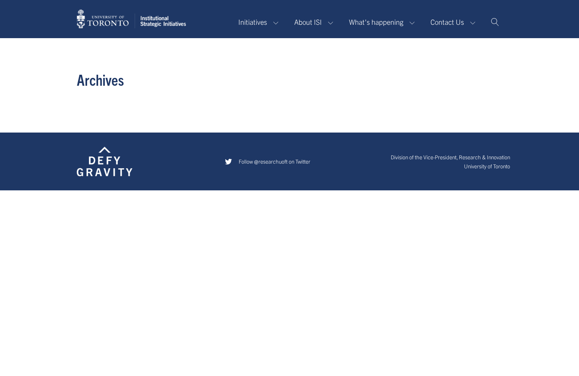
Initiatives (252, 21)
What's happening (376, 21)
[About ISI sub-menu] (332, 22)
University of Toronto (487, 166)
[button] (495, 22)
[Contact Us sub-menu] (474, 22)
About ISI (308, 21)
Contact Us (447, 21)
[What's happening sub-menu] (414, 22)
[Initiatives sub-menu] (277, 22)
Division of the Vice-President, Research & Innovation (450, 157)
